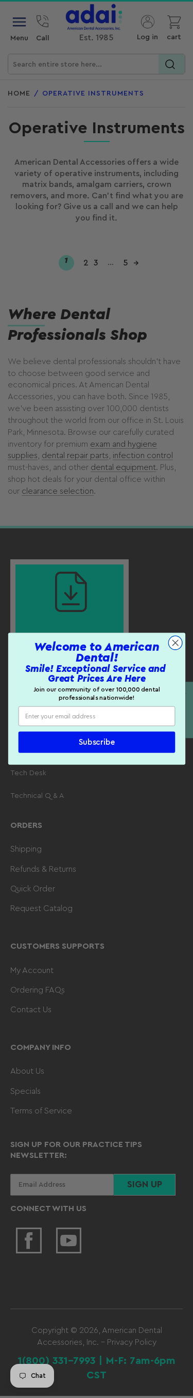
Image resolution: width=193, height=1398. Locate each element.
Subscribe (96, 742)
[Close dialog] (175, 643)
